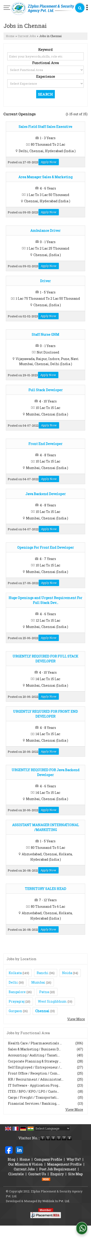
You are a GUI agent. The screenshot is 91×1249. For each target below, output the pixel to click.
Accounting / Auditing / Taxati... (34, 1055)
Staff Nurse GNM (45, 334)
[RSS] (46, 1179)
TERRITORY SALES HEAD (45, 888)
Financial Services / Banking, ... (34, 1103)
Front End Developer (45, 443)
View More (76, 1019)
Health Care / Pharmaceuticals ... (35, 1043)
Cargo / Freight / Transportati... (33, 1097)
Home (10, 36)
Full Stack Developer (45, 390)
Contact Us (37, 1174)
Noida (67, 973)
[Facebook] (9, 1149)
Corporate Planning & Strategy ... (34, 1061)
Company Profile (48, 1159)
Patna (44, 992)
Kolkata (15, 973)
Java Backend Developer (45, 494)
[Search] (79, 8)
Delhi (13, 982)
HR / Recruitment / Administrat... (35, 1079)
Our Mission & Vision (25, 1164)
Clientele (16, 1174)
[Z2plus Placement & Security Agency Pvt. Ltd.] (42, 8)
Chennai (42, 1011)
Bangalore (17, 992)
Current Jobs (27, 36)
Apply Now (48, 162)
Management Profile (64, 1164)
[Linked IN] (19, 1149)
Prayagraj (16, 1001)
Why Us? (73, 1159)
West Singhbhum (52, 1001)
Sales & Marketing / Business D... (34, 1049)
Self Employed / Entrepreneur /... (35, 1067)
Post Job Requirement (57, 1169)
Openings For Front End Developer (45, 547)
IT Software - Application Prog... (34, 1085)
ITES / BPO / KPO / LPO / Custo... (33, 1091)
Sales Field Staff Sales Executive (45, 126)
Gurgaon (15, 1011)
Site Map (75, 1174)
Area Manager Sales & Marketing (45, 177)
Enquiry (57, 1174)
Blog (11, 1159)
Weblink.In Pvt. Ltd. (56, 1201)
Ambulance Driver (45, 230)
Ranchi (43, 973)
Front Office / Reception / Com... (34, 1073)
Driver (45, 281)
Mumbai (38, 982)
